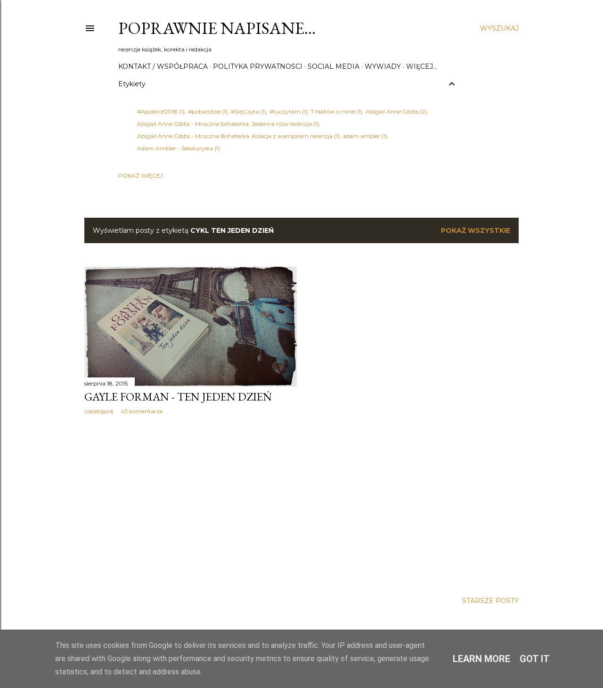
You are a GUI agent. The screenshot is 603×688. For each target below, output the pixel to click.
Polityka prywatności (257, 66)
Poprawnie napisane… (217, 28)
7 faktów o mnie (335, 111)
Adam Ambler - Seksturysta (177, 148)
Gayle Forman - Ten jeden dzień (178, 396)
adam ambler (364, 135)
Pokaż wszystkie (475, 230)
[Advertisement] (190, 504)
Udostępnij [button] (99, 411)
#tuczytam (287, 111)
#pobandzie (207, 111)
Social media (333, 66)
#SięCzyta (247, 111)
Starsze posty (490, 601)
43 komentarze (142, 411)
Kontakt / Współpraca (163, 66)
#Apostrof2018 (160, 111)
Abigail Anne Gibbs (395, 111)
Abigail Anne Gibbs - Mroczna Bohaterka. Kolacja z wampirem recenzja (237, 135)
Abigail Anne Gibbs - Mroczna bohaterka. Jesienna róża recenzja (227, 123)
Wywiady (383, 66)
